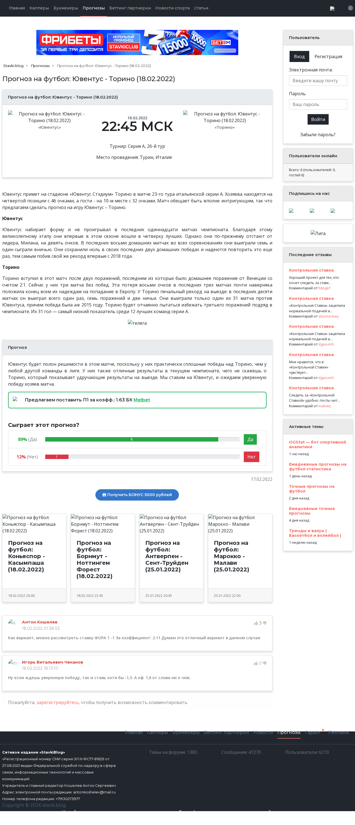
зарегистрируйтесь (58, 702)
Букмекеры (186, 732)
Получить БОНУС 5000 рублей (139, 494)
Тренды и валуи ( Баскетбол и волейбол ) (315, 533)
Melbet (142, 400)
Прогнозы (289, 732)
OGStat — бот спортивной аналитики (317, 444)
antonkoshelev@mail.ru (94, 792)
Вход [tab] (299, 56)
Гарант (313, 732)
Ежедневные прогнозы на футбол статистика (317, 466)
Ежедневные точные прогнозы (312, 511)
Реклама (338, 732)
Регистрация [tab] (328, 56)
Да (250, 439)
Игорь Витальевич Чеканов (52, 662)
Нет (251, 457)
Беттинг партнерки (226, 732)
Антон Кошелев (39, 622)
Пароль (297, 94)
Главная (134, 732)
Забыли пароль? (318, 135)
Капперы (157, 732)
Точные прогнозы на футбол (311, 489)
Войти (318, 119)
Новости (263, 732)
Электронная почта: (311, 70)
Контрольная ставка (311, 270)
